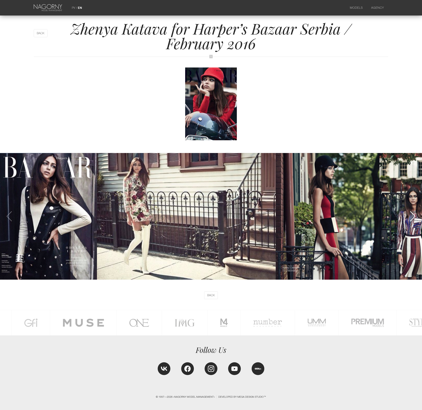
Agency (377, 7)
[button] (412, 216)
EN (80, 7)
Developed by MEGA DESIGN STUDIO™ (242, 396)
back (40, 33)
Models (356, 7)
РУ (73, 7)
